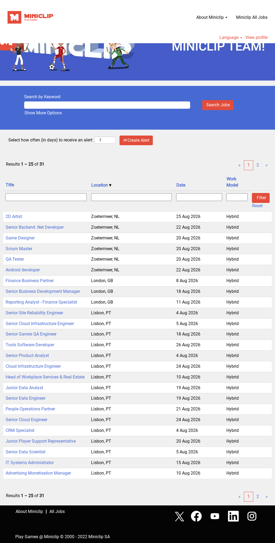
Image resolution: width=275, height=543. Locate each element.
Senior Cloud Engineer (26, 419)
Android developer (23, 269)
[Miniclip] (30, 17)
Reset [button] (257, 205)
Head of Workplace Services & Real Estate (45, 377)
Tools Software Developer (30, 344)
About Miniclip (29, 511)
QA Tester (15, 259)
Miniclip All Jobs (251, 17)
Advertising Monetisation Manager (38, 473)
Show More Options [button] (43, 112)
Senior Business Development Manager (43, 291)
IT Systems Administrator (30, 462)
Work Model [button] (232, 182)
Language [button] (229, 37)
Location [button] (100, 185)
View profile (256, 37)
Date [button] (180, 185)
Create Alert (137, 140)
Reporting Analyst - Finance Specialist (41, 302)
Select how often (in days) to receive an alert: (50, 140)
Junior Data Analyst (24, 387)
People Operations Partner (30, 408)
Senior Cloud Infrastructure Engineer (40, 323)
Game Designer (20, 237)
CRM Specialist (20, 430)
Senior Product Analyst (27, 355)
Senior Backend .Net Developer (35, 227)
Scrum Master (19, 248)
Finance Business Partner (30, 280)
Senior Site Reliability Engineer (34, 312)
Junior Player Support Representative (41, 441)
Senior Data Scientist (25, 451)
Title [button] (10, 184)
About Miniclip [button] (210, 17)
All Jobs (57, 511)
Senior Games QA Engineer (31, 334)
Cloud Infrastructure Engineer (33, 366)
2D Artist (14, 216)
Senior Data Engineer (25, 398)
